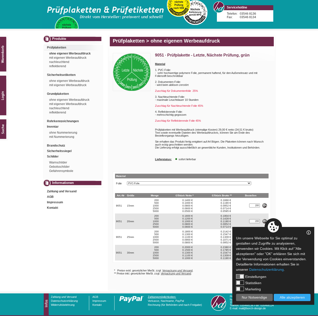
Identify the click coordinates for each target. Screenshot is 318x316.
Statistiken (253, 283)
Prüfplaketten (56, 47)
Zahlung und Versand (62, 191)
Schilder (53, 156)
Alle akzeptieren (292, 297)
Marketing (253, 289)
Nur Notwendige (254, 297)
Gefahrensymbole (61, 171)
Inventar (53, 126)
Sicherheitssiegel (59, 151)
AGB (50, 197)
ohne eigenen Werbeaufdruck (70, 53)
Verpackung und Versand (177, 270)
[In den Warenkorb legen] (264, 205)
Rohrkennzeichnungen (63, 121)
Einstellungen (255, 277)
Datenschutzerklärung (64, 300)
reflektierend (57, 66)
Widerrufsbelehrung (63, 304)
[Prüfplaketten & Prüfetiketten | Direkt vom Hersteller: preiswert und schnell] (157, 14)
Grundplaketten (58, 94)
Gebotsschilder (59, 166)
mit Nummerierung (61, 137)
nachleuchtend (59, 62)
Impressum (55, 202)
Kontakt (52, 208)
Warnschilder (58, 162)
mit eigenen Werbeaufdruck (67, 57)
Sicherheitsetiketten (61, 75)
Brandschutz (56, 145)
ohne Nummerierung (63, 132)
